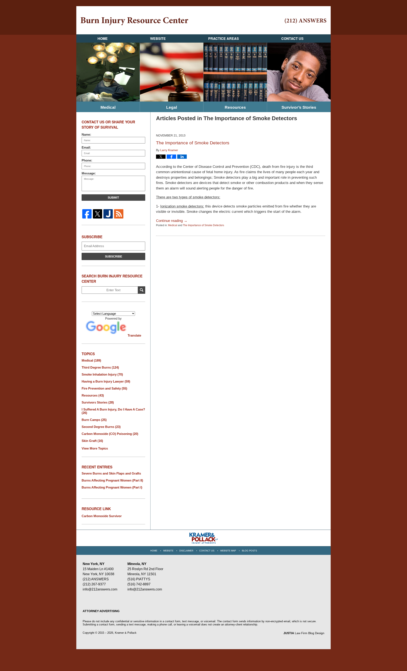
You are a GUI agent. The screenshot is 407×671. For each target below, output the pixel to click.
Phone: (87, 160)
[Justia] (108, 214)
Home (103, 38)
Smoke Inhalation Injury (102, 374)
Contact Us (292, 38)
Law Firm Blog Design (303, 633)
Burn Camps (94, 420)
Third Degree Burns (100, 367)
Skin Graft (92, 441)
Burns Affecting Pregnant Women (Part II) (112, 480)
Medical (108, 107)
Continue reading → (171, 221)
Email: (86, 147)
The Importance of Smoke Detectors (192, 142)
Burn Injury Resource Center (134, 21)
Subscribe (113, 256)
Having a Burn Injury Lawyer (106, 381)
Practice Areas (223, 38)
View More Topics (95, 448)
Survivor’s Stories (299, 107)
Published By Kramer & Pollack (305, 21)
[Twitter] (97, 214)
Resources (235, 107)
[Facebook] (87, 214)
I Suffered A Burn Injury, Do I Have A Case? (113, 411)
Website (158, 38)
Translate (134, 335)
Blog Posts (249, 550)
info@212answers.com (100, 589)
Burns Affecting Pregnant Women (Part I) (112, 487)
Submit (113, 197)
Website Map (228, 550)
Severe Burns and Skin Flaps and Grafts (111, 473)
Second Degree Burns (101, 427)
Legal (171, 107)
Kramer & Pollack (126, 632)
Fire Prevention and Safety (104, 388)
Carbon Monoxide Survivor (102, 516)
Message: (89, 173)
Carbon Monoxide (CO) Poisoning (110, 434)
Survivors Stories (98, 402)
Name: (86, 134)
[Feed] (118, 214)
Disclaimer (186, 550)
